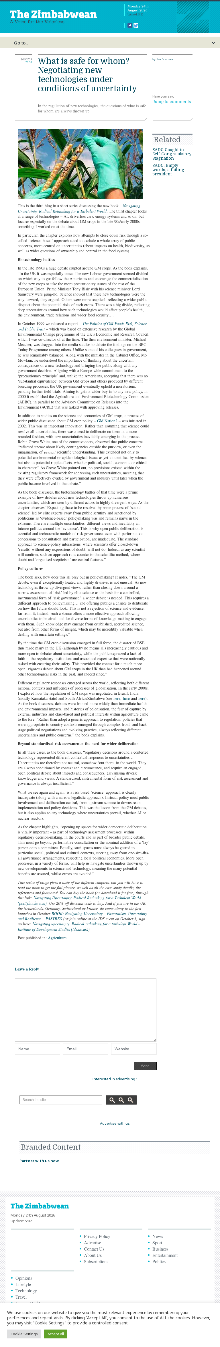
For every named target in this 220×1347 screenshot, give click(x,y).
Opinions (23, 1278)
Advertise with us (115, 1123)
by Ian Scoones (162, 59)
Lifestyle (23, 1284)
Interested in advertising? (114, 1078)
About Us (93, 1255)
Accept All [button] (56, 1333)
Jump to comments (171, 101)
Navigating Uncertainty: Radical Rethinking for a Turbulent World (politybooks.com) (79, 900)
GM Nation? (107, 420)
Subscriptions (96, 1261)
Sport (157, 1242)
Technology (26, 1290)
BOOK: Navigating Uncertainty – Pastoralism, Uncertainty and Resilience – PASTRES (82, 916)
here (116, 698)
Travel (21, 1297)
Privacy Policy (97, 1236)
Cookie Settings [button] (24, 1333)
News (157, 1236)
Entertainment (165, 1255)
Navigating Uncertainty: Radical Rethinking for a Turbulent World (79, 208)
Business (160, 1249)
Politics (159, 1261)
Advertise (92, 1242)
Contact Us (94, 1249)
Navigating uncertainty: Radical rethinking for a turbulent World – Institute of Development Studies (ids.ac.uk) (79, 926)
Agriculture (57, 937)
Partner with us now (39, 1160)
